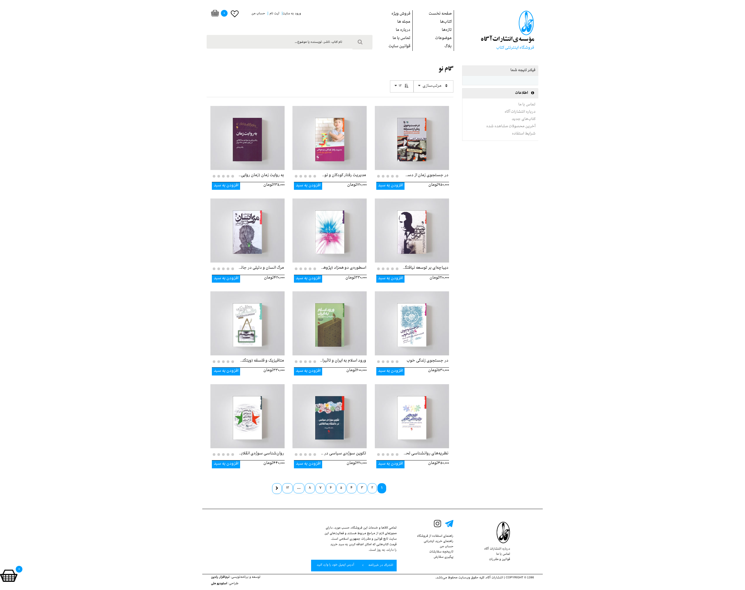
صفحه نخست (440, 14)
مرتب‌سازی (432, 86)
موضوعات (443, 38)
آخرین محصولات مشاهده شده (510, 126)
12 (400, 86)
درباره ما (403, 30)
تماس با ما (401, 38)
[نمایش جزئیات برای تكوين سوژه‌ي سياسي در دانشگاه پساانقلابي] (329, 412)
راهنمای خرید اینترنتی (438, 541)
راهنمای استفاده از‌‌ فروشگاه (435, 536)
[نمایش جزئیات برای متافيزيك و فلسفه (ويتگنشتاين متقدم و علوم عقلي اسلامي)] (247, 319)
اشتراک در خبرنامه (380, 565)
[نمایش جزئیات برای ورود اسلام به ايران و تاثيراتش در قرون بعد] (329, 319)
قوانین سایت (399, 47)
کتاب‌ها (446, 22)
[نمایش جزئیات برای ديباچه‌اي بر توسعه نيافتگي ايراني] (412, 226)
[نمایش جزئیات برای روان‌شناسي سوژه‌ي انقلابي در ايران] (247, 412)
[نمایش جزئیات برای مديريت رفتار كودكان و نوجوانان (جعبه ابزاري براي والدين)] (329, 133)
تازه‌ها (447, 30)
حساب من (446, 546)
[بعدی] (277, 488)
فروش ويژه (400, 14)
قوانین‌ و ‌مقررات (499, 559)
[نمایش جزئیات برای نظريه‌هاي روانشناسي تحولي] (412, 412)
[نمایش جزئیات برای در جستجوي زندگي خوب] (412, 319)
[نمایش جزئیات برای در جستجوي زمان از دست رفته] (412, 133)
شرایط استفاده (523, 134)
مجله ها (403, 22)
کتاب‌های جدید (523, 119)
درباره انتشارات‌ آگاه (520, 112)
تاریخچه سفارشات (441, 552)
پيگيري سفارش (443, 557)
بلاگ (448, 47)
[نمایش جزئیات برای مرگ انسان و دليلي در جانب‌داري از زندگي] (247, 226)
